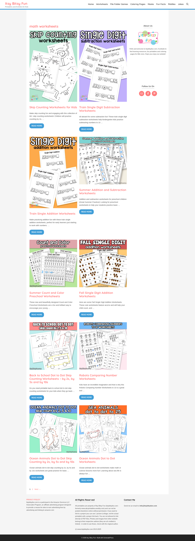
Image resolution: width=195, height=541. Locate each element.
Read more (36, 126)
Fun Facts (161, 4)
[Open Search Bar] (187, 4)
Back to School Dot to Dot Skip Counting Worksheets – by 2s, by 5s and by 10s (51, 378)
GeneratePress (108, 538)
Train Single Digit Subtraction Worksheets (99, 108)
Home (91, 4)
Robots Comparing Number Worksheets (98, 376)
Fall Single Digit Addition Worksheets (96, 294)
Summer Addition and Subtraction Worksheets (102, 191)
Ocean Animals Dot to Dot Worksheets (97, 460)
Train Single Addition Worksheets (52, 213)
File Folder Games (119, 4)
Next (38, 489)
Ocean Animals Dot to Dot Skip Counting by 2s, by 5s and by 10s (51, 460)
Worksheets (102, 4)
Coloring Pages (137, 4)
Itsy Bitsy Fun (16, 3)
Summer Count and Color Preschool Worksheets (46, 294)
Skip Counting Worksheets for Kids (53, 107)
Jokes (181, 4)
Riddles (172, 4)
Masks (151, 4)
